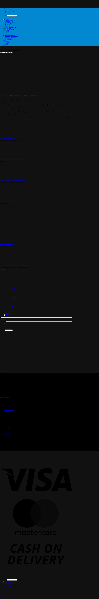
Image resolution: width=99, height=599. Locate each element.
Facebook (3, 397)
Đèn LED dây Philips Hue (10, 20)
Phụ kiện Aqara (8, 17)
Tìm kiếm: (4, 15)
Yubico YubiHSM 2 (8, 39)
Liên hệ (4, 45)
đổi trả (12, 438)
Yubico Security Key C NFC (10, 37)
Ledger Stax (7, 31)
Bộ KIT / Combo (8, 313)
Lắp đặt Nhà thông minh (7, 434)
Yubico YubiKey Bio (9, 38)
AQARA (6, 41)
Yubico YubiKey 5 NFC (9, 34)
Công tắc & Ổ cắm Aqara (9, 10)
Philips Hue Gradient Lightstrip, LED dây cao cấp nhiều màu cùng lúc (13, 159)
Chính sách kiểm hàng (7, 438)
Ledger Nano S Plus (8, 27)
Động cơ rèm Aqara (8, 14)
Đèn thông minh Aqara (9, 16)
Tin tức (4, 40)
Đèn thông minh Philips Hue (9, 410)
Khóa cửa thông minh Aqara (10, 11)
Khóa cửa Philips (6, 429)
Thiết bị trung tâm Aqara (9, 9)
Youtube (8, 397)
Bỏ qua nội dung (3, 0)
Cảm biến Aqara (8, 13)
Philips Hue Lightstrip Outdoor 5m (6, 244)
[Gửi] (3, 581)
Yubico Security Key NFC (10, 36)
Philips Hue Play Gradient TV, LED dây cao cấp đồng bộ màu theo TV (13, 180)
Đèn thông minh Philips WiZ (8, 428)
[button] (4, 13)
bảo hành (15, 438)
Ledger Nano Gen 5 (8, 29)
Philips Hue (7, 42)
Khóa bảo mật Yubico (8, 427)
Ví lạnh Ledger (6, 418)
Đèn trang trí (7, 315)
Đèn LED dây (7, 314)
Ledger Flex (7, 30)
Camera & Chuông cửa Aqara (10, 12)
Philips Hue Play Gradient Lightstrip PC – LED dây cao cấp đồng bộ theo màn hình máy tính (17, 201)
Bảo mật (6, 44)
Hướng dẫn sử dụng (6, 435)
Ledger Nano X (8, 28)
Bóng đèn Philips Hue (9, 24)
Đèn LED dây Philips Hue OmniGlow (7, 222)
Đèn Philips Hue (3, 47)
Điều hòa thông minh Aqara (10, 15)
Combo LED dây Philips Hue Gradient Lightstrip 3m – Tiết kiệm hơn (13, 265)
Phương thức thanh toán (7, 436)
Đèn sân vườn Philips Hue (10, 23)
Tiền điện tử (7, 43)
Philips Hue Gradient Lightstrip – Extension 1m (9, 138)
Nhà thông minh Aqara (8, 582)
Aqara (5, 8)
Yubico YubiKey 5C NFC (9, 35)
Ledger (5, 26)
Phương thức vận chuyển (7, 437)
